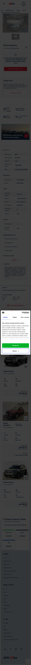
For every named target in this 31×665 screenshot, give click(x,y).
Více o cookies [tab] (25, 317)
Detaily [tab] (15, 317)
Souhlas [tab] (5, 317)
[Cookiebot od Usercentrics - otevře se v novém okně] (22, 313)
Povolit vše (15, 345)
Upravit (14, 351)
